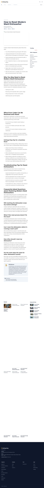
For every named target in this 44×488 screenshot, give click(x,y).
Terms (34, 464)
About (13, 464)
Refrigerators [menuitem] (32, 65)
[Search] (40, 2)
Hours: (2, 453)
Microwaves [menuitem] (32, 63)
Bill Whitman (11, 264)
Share (6, 28)
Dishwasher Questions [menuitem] (33, 56)
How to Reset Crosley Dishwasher (11, 280)
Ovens (2, 476)
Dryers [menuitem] (31, 60)
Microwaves (3, 474)
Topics (41, 4)
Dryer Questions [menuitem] (32, 59)
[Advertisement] (22, 12)
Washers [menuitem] (31, 67)
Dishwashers (15, 4)
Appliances (9, 4)
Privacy (34, 465)
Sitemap (34, 469)
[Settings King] (4, 2)
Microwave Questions (4, 472)
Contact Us (13, 467)
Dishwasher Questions (4, 465)
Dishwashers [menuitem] (32, 57)
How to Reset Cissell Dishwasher (11, 279)
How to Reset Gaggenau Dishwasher (6, 310)
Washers (2, 479)
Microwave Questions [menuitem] (33, 61)
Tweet (10, 28)
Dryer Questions (3, 469)
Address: (2, 451)
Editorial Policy (35, 467)
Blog (5, 4)
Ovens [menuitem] (31, 64)
